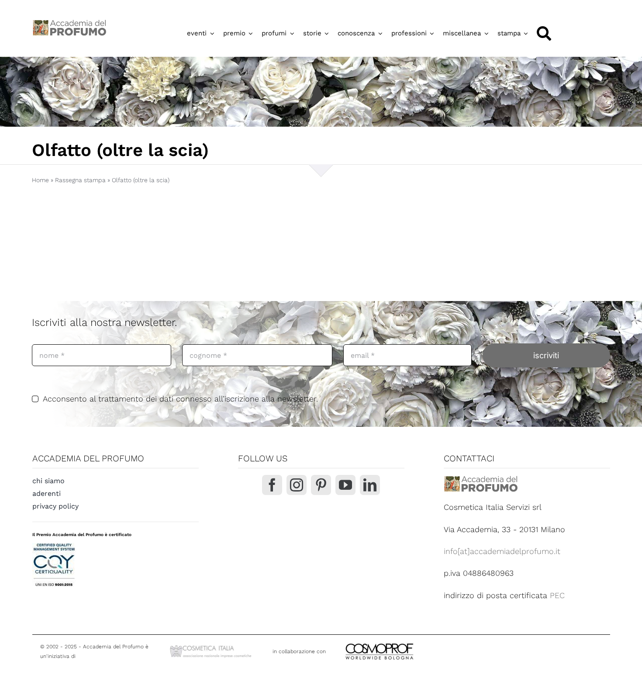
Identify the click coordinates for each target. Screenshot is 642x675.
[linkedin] (370, 485)
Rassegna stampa (80, 180)
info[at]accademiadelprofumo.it (502, 551)
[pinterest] (321, 485)
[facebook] (272, 485)
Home (40, 180)
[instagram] (296, 485)
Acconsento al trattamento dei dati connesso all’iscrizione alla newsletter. (180, 398)
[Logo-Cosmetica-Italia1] (211, 646)
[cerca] (544, 33)
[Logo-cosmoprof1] (407, 642)
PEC (557, 595)
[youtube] (345, 485)
